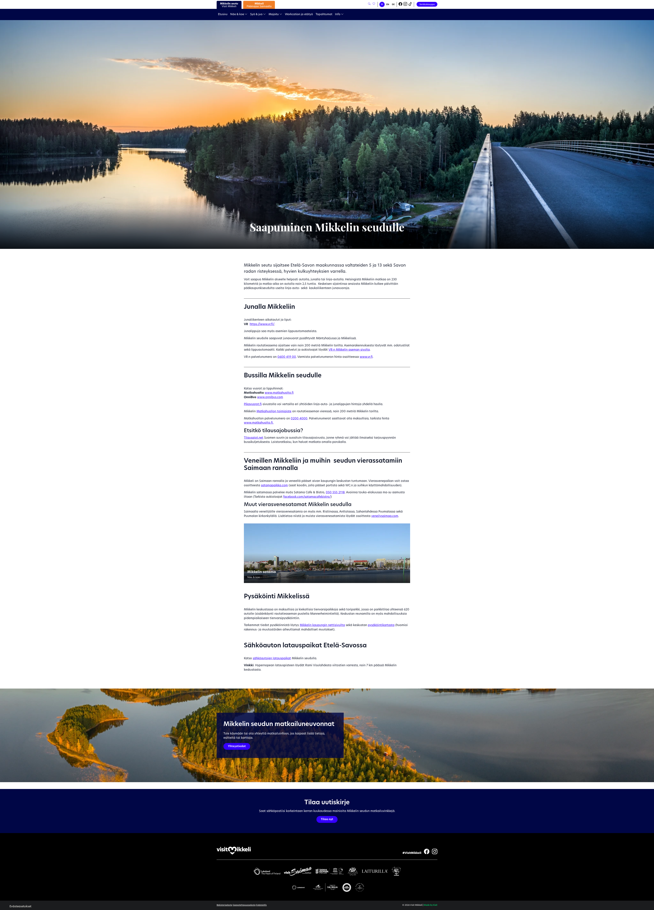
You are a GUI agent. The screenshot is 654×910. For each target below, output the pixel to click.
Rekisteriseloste (224, 905)
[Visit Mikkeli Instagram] (405, 4)
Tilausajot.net (253, 437)
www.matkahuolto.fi (279, 393)
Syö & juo (256, 14)
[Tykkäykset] (373, 4)
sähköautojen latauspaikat (272, 658)
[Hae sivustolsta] (369, 4)
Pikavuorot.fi (253, 404)
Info (338, 14)
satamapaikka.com (274, 485)
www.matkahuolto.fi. (259, 422)
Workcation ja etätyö (299, 14)
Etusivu (223, 14)
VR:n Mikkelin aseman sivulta (349, 349)
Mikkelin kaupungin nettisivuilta (322, 625)
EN (387, 5)
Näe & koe (237, 14)
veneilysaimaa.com (384, 516)
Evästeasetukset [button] (20, 906)
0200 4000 (299, 418)
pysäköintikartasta (381, 625)
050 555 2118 (335, 492)
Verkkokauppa (427, 4)
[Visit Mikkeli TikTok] (410, 4)
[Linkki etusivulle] (234, 850)
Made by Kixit (430, 905)
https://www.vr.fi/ (262, 324)
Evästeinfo (261, 905)
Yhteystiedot (237, 746)
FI (382, 5)
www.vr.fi (366, 357)
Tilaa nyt (327, 819)
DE (393, 5)
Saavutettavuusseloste (244, 905)
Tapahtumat (324, 14)
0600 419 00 (286, 357)
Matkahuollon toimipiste (273, 411)
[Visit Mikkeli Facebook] (400, 4)
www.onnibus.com (270, 397)
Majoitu (274, 14)
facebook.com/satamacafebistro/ (307, 497)
